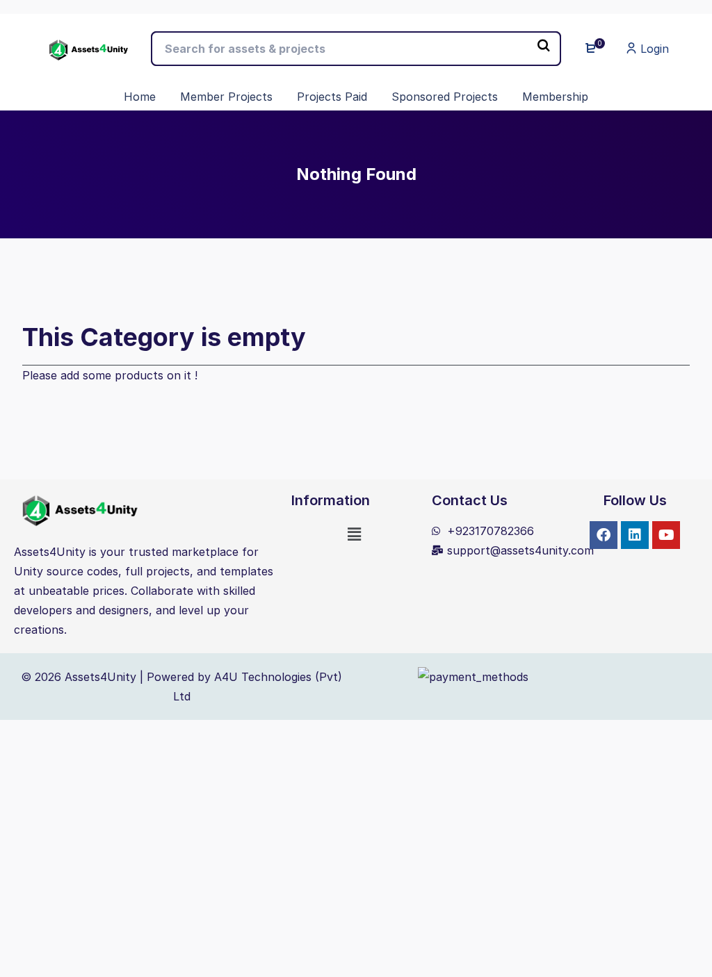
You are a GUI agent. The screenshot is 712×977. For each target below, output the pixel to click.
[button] (354, 534)
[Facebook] (603, 535)
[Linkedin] (635, 535)
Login (653, 49)
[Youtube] (666, 535)
